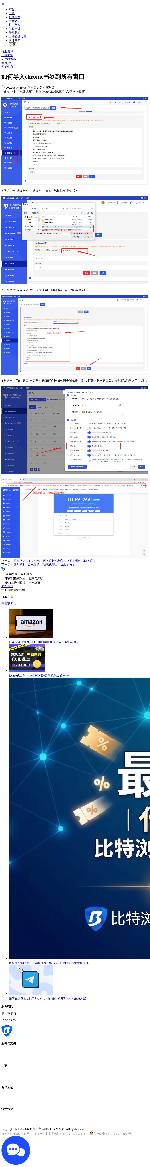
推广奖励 (14, 24)
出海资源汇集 (17, 36)
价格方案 (14, 17)
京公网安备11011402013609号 (112, 1133)
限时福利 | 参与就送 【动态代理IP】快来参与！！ (46, 564)
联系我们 (14, 32)
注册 (12, 44)
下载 (12, 13)
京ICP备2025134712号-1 (16, 1133)
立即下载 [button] (7, 586)
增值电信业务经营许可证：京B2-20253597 (61, 1133)
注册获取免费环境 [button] (13, 590)
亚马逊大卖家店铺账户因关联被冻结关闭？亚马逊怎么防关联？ (55, 560)
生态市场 (14, 28)
